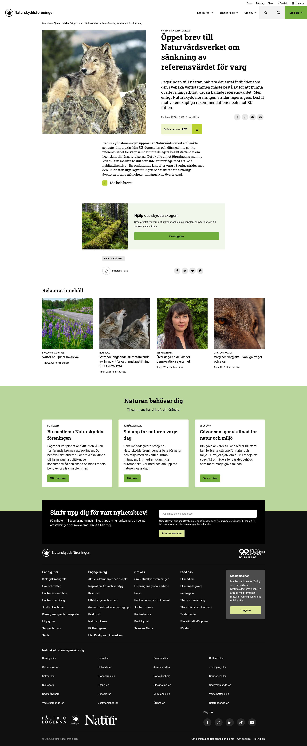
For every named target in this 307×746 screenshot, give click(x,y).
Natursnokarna (97, 621)
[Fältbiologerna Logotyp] (54, 720)
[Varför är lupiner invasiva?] (67, 323)
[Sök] (265, 12)
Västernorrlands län (53, 702)
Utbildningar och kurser (103, 600)
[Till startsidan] (31, 13)
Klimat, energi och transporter (61, 614)
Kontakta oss (142, 614)
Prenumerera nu (172, 533)
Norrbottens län (218, 676)
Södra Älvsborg (50, 693)
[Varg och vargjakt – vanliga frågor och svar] (239, 323)
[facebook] (207, 722)
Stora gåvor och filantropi (196, 607)
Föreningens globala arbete (151, 586)
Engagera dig (227, 12)
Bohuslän (103, 658)
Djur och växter (61, 23)
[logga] (75, 720)
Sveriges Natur (143, 628)
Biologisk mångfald (54, 579)
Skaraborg (48, 685)
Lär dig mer (203, 12)
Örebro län (159, 702)
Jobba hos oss (143, 607)
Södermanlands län (220, 685)
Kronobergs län (106, 676)
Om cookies (244, 738)
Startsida (47, 23)
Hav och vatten (51, 586)
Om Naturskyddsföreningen (151, 579)
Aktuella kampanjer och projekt (108, 579)
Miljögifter (48, 621)
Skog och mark (51, 628)
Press (249, 3)
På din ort (94, 614)
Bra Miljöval (141, 621)
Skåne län (103, 685)
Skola (271, 3)
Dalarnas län (161, 658)
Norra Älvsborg (162, 676)
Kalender (94, 593)
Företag (260, 3)
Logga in (245, 610)
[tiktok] (241, 722)
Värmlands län (162, 693)
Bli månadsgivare (191, 586)
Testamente (188, 614)
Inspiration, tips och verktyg (105, 586)
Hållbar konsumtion (54, 593)
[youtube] (252, 722)
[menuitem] (249, 3)
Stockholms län (162, 685)
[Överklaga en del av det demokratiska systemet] (182, 323)
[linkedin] (230, 722)
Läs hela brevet (121, 183)
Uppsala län (104, 693)
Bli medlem (58, 478)
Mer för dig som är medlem (105, 635)
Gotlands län (216, 658)
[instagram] (219, 722)
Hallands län (105, 667)
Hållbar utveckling (53, 600)
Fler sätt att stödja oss (194, 621)
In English (282, 3)
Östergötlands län (219, 702)
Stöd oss (294, 12)
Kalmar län (48, 676)
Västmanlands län (108, 702)
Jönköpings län (218, 667)
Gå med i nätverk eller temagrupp (109, 607)
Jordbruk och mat (53, 607)
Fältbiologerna (97, 628)
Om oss (248, 12)
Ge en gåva (60, 173)
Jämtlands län (162, 667)
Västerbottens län (219, 693)
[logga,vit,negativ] (100, 720)
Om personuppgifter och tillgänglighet (212, 738)
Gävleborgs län (50, 667)
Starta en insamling (192, 600)
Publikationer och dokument (152, 600)
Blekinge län (49, 658)
